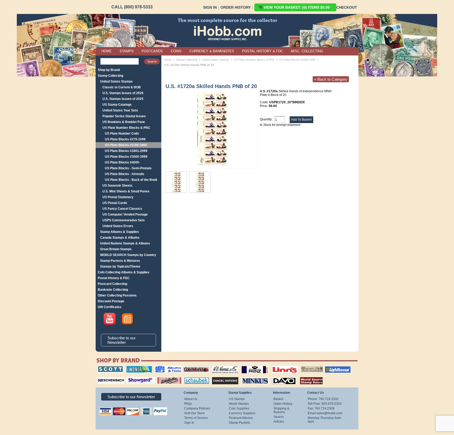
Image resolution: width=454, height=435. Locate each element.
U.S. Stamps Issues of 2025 (122, 99)
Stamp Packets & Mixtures (120, 261)
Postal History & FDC (114, 278)
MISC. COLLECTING (307, 51)
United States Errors (117, 226)
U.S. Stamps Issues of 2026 (122, 93)
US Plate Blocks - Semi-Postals (128, 168)
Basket (278, 399)
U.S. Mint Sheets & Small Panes (125, 191)
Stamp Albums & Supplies (119, 232)
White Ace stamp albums (164, 378)
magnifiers (103, 376)
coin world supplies (194, 366)
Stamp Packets (239, 422)
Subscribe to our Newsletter (121, 340)
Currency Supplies (242, 413)
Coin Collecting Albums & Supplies (123, 272)
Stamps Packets (220, 376)
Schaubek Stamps (194, 376)
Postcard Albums (241, 418)
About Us (190, 399)
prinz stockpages (250, 366)
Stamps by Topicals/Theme (120, 266)
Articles (279, 421)
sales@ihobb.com (329, 413)
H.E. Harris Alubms (222, 366)
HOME (106, 51)
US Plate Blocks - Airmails (124, 174)
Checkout (346, 7)
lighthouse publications (331, 367)
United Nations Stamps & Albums (125, 243)
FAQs (188, 404)
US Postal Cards (114, 203)
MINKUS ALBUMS (251, 376)
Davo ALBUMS (276, 376)
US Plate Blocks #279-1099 (125, 139)
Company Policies (197, 408)
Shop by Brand (109, 70)
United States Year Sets (120, 110)
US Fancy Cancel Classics (122, 209)
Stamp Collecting (110, 76)
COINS (176, 51)
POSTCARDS (152, 51)
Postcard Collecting (112, 284)
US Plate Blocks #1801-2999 (126, 151)
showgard (131, 376)
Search (279, 417)
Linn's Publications (279, 366)
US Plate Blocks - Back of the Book (131, 180)
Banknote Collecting (113, 289)
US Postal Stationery (117, 197)
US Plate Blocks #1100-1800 (126, 145)
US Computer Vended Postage (125, 214)
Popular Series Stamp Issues (124, 116)
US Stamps (237, 399)
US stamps (302, 366)
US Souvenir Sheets (117, 185)
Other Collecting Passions (117, 295)
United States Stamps (116, 81)
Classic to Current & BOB (121, 87)
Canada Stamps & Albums (120, 237)
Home (168, 59)
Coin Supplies (239, 408)
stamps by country (307, 376)
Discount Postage (111, 301)
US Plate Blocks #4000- (122, 162)
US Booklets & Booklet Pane (123, 122)
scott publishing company (107, 367)
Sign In (210, 7)
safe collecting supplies (162, 367)
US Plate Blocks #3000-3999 (126, 156)
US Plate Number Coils (122, 133)
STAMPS (127, 51)
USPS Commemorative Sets (123, 220)
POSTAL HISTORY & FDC (262, 51)
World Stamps (239, 404)
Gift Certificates (109, 307)
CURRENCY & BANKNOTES (211, 51)
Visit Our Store (194, 413)
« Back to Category (330, 79)
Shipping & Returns (281, 410)
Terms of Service (196, 418)
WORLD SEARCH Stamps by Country (128, 255)
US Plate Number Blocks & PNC (126, 128)
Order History (235, 7)
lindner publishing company (137, 367)
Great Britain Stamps (116, 249)
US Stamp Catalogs (117, 104)
